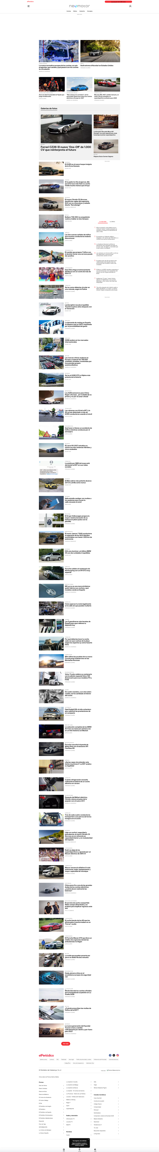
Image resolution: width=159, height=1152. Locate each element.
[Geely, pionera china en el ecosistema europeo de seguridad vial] (51, 978)
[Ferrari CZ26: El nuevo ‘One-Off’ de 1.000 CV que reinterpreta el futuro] (66, 129)
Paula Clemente (69, 910)
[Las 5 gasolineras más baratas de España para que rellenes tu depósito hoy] (51, 626)
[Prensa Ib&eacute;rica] (113, 1070)
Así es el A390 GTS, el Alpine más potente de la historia (77, 376)
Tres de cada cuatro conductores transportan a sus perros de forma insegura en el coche (78, 817)
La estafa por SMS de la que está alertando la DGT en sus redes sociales (77, 465)
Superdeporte (70, 1108)
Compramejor (97, 1107)
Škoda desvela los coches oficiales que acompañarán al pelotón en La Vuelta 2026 (78, 992)
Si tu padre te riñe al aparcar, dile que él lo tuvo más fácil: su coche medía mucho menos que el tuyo (77, 184)
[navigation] (79, 1150)
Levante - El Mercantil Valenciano (75, 1096)
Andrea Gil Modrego (44, 71)
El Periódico (42, 1109)
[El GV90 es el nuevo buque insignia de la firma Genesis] (51, 169)
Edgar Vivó (68, 168)
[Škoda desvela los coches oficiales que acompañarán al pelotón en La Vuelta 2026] (51, 995)
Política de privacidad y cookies (83, 1059)
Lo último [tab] (112, 221)
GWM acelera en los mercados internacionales (76, 341)
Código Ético (67, 1063)
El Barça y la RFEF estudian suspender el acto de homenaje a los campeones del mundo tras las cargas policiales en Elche (107, 271)
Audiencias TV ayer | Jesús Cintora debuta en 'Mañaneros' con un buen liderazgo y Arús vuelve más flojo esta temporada (106, 280)
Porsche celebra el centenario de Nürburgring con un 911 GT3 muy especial (77, 570)
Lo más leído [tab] (102, 221)
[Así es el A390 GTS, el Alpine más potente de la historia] (51, 380)
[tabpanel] (107, 259)
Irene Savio (68, 504)
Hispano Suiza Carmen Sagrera (103, 156)
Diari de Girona (43, 1085)
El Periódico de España (45, 1112)
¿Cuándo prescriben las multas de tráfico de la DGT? (78, 1009)
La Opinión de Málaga (72, 1085)
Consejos (90, 11)
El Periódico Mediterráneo (46, 1118)
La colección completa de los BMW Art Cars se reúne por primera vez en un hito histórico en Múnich (78, 729)
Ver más (65, 1043)
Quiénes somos (43, 1059)
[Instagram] (117, 1055)
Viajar (95, 1085)
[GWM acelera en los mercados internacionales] (51, 345)
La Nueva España (43, 1133)
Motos (75, 11)
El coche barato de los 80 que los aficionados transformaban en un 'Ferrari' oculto (78, 922)
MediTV (68, 1124)
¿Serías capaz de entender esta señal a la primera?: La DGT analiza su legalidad (78, 764)
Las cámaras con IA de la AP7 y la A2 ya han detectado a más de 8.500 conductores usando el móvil (78, 412)
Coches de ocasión (99, 1101)
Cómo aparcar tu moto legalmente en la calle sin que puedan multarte (78, 605)
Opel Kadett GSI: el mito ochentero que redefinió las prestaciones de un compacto (78, 711)
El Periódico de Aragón (45, 1106)
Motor (42, 144)
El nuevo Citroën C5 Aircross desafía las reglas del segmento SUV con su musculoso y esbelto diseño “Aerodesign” (77, 202)
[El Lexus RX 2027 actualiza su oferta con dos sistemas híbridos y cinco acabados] (51, 450)
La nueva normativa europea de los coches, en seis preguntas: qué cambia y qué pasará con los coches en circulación (58, 67)
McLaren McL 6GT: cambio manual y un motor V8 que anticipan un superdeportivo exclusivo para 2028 (106, 96)
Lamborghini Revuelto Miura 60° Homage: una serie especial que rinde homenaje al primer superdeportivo (105, 133)
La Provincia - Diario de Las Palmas (75, 1093)
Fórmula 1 (96, 1110)
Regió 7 (68, 1102)
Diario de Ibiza (43, 1091)
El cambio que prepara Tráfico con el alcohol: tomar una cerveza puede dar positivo (78, 254)
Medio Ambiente (98, 1118)
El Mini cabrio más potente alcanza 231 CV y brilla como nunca (78, 482)
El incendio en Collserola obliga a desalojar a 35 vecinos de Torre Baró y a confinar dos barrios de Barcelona (107, 238)
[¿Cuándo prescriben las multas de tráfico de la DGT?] (51, 1013)
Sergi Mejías (68, 221)
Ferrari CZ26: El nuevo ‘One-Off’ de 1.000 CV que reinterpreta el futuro (66, 148)
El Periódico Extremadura (46, 1115)
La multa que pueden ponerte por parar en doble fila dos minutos (77, 956)
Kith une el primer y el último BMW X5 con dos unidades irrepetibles (78, 552)
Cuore (68, 1135)
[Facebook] (110, 1055)
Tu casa (96, 1127)
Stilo (95, 1082)
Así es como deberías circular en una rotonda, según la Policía (77, 288)
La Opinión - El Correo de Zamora (75, 1090)
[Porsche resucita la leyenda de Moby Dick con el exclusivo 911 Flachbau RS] (51, 749)
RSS (58, 1059)
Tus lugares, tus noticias (79, 1140)
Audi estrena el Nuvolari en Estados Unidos (96, 65)
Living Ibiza (97, 1133)
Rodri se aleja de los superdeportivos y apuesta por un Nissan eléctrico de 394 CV (78, 852)
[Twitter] (114, 1055)
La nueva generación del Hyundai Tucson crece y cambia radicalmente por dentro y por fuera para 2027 (78, 1028)
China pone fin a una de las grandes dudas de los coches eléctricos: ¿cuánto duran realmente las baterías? (78, 888)
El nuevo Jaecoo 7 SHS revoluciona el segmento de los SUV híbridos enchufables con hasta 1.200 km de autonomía (78, 536)
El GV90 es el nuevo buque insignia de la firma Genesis (78, 165)
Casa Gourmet (98, 1098)
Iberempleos (97, 1113)
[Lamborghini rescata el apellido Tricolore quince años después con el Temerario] (51, 309)
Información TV (70, 1118)
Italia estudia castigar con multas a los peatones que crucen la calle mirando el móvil (78, 500)
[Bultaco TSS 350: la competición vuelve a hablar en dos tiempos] (51, 221)
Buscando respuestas (100, 1130)
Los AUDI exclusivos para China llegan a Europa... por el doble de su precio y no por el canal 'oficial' (78, 395)
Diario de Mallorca (44, 1094)
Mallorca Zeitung (70, 1099)
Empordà (41, 1121)
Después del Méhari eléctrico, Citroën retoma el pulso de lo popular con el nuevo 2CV (76, 799)
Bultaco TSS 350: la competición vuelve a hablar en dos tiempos (77, 218)
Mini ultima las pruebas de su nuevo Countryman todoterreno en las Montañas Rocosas (78, 658)
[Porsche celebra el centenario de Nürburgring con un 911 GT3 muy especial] (51, 573)
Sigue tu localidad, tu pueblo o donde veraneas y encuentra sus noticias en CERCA (79, 1144)
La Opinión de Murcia (72, 1087)
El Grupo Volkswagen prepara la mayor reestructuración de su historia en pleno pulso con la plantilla (77, 518)
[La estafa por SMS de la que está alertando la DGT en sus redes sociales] (51, 468)
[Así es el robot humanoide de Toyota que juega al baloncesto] (52, 84)
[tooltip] (79, 1143)
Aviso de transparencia (78, 1063)
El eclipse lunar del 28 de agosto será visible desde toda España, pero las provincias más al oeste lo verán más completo (106, 262)
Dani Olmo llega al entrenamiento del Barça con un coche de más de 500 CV (78, 271)
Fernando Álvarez (85, 67)
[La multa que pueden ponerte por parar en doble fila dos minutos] (51, 960)
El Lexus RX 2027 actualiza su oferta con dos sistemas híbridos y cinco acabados (78, 447)
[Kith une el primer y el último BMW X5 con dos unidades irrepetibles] (51, 556)
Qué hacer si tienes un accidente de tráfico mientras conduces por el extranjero (78, 430)
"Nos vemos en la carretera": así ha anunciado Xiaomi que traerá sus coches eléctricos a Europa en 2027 (79, 96)
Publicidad (63, 1059)
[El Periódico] (46, 1055)
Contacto (52, 1059)
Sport (67, 1105)
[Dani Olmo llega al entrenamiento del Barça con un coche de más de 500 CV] (51, 274)
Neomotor (96, 1121)
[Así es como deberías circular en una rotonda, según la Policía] (51, 292)
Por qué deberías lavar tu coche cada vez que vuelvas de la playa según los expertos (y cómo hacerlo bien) (78, 642)
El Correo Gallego (43, 1100)
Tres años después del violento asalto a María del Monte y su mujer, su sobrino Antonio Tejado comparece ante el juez (107, 289)
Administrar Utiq (90, 1063)
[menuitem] (64, 1150)
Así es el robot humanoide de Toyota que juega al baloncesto (51, 95)
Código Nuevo (98, 1104)
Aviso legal (71, 1059)
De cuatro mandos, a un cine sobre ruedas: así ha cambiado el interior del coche (78, 693)
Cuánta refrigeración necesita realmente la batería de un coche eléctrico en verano (77, 781)
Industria (82, 11)
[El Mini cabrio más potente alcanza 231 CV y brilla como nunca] (51, 485)
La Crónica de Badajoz (45, 1130)
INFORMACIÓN (43, 1127)
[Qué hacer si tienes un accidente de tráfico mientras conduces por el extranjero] (51, 432)
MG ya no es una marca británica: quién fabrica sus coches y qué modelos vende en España (77, 588)
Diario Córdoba (43, 1088)
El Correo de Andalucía (45, 1097)
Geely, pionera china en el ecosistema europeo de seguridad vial (78, 975)
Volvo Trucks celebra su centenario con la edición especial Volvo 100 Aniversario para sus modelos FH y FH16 (78, 677)
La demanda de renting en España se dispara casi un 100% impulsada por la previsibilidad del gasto (78, 324)
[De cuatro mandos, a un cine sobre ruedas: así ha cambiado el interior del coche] (51, 696)
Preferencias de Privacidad (100, 1059)
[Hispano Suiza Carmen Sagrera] (106, 146)
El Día (40, 1103)
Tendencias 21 (98, 1124)
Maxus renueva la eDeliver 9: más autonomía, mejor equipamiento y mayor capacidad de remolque (78, 869)
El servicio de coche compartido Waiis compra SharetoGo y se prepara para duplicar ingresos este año (78, 905)
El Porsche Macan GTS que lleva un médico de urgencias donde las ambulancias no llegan (78, 940)
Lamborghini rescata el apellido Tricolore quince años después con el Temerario (78, 307)
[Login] (130, 6)
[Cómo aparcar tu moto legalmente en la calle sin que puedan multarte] (51, 608)
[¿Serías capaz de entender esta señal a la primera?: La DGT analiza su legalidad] (51, 767)
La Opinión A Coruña (71, 1082)
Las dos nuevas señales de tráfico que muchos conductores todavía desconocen (78, 236)
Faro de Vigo (42, 1124)
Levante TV (69, 1121)
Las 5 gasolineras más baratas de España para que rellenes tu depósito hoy (77, 623)
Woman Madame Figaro (100, 1087)
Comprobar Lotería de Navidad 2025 (104, 1116)
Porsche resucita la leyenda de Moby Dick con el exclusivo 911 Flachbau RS (76, 746)
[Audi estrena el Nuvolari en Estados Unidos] (100, 51)
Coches (69, 11)
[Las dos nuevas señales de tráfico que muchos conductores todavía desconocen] (51, 239)
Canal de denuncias (113, 1059)
